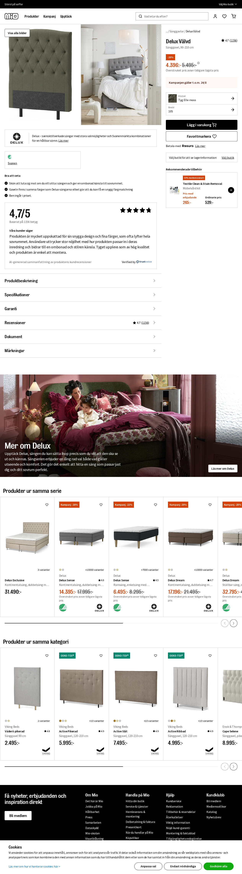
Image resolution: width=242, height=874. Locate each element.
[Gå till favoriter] (224, 16)
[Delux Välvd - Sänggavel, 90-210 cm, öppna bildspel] (40, 74)
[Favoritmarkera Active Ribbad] (210, 655)
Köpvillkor (132, 838)
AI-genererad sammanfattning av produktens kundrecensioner (50, 262)
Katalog (211, 812)
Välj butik (228, 157)
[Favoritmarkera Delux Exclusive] (47, 505)
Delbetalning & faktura (140, 822)
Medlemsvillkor (216, 806)
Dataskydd (92, 828)
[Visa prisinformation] (198, 63)
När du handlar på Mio (139, 832)
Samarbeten (93, 822)
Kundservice (173, 801)
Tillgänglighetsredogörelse (184, 838)
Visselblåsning (94, 838)
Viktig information (178, 822)
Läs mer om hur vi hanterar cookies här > (34, 866)
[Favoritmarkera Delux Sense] (101, 505)
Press (88, 817)
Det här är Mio (94, 801)
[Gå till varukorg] (233, 16)
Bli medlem (18, 815)
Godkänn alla (218, 866)
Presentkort (134, 827)
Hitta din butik (135, 801)
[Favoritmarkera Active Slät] (155, 655)
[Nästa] (233, 623)
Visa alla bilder (17, 33)
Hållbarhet (92, 812)
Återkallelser (174, 817)
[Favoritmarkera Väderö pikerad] (47, 655)
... (167, 31)
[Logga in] (215, 16)
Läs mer (200, 146)
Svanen (12, 163)
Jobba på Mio (93, 806)
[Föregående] (225, 623)
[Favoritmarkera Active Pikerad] (101, 655)
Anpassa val (148, 866)
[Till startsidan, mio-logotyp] (11, 16)
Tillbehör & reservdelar (180, 812)
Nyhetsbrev (213, 817)
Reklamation (174, 806)
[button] (121, 74)
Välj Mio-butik (226, 4)
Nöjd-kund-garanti (178, 828)
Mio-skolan (92, 833)
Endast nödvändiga (183, 866)
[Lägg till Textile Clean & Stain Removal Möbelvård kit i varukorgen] (231, 190)
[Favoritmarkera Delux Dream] (210, 505)
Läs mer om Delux (222, 468)
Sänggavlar (176, 31)
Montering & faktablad (180, 833)
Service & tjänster (137, 806)
